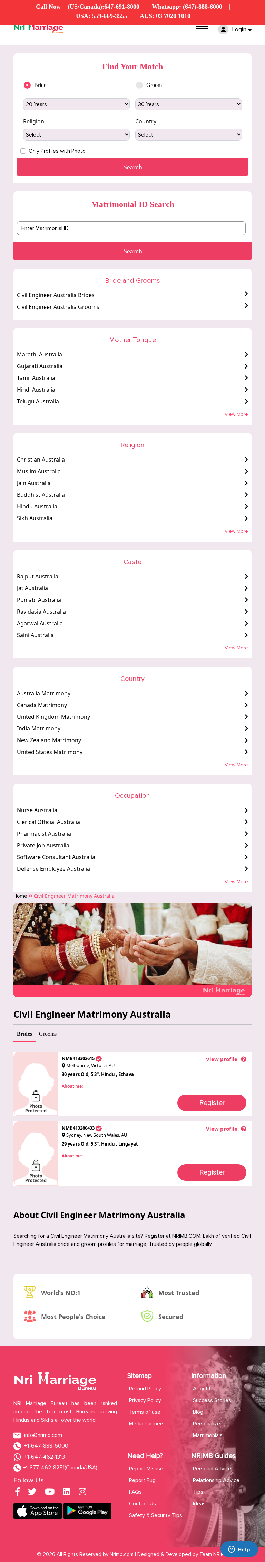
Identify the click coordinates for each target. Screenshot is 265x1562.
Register (212, 1103)
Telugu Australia (38, 401)
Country (145, 121)
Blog (198, 1412)
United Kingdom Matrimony (53, 716)
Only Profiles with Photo (57, 151)
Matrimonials (208, 1435)
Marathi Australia (39, 354)
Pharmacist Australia (44, 833)
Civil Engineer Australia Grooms (58, 307)
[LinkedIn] (66, 1493)
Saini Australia (35, 635)
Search (132, 251)
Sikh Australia (34, 518)
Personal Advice (212, 1468)
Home (20, 896)
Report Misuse (146, 1468)
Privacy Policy (145, 1400)
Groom (154, 85)
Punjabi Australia (39, 600)
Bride (40, 85)
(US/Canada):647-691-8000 (103, 6)
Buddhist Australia (41, 494)
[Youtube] (49, 1493)
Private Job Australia (43, 845)
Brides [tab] (24, 1034)
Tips (198, 1492)
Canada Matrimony (42, 705)
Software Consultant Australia (56, 857)
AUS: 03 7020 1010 (165, 15)
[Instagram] (82, 1493)
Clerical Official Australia (48, 822)
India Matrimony (38, 728)
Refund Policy (145, 1388)
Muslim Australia (39, 471)
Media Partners (147, 1423)
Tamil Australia (36, 378)
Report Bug (142, 1480)
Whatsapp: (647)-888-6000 (187, 6)
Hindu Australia (37, 506)
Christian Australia (41, 459)
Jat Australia (32, 588)
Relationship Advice (216, 1480)
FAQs (135, 1492)
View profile (221, 1059)
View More (236, 414)
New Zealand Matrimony (49, 740)
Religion (33, 121)
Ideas (199, 1503)
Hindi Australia (36, 389)
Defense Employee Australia (53, 869)
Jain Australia (34, 483)
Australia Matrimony (43, 693)
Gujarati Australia (39, 366)
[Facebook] (17, 1493)
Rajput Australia (37, 576)
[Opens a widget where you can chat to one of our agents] (239, 1550)
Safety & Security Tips (155, 1515)
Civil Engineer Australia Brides (56, 295)
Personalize (206, 1423)
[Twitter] (32, 1493)
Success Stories (212, 1400)
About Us (204, 1388)
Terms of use (144, 1412)
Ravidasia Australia (41, 611)
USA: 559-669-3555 (101, 15)
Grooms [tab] (48, 1034)
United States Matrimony (49, 752)
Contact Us (142, 1503)
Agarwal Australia (40, 623)
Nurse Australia (37, 810)
